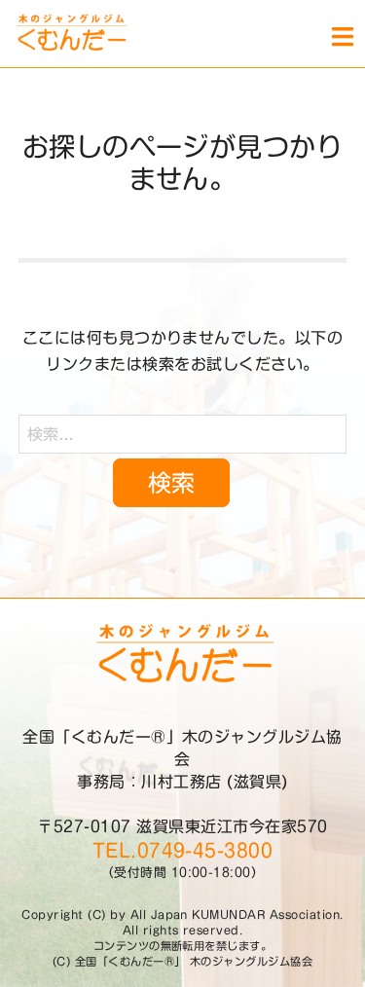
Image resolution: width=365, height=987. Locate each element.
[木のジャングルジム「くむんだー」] (64, 34)
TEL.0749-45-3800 (183, 850)
